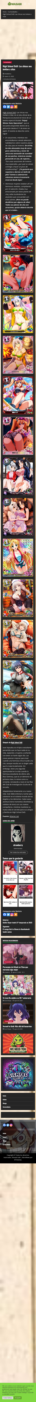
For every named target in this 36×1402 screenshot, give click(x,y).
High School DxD (9, 112)
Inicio (4, 1096)
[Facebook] (4, 106)
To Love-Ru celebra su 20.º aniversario (17, 998)
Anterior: (17, 921)
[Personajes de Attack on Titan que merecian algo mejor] (18, 954)
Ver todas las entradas (18, 852)
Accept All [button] (17, 1398)
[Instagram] (12, 106)
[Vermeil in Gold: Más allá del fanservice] (18, 1013)
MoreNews (26, 1157)
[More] (15, 106)
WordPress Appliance (11, 1164)
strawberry (7, 74)
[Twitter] (8, 106)
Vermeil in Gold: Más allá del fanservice (17, 1026)
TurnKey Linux (26, 1164)
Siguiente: (16, 929)
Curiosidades (7, 62)
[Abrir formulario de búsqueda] (29, 4)
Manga (5, 1103)
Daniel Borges (7, 1000)
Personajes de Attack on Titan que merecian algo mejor (15, 968)
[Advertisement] (18, 39)
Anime (5, 1099)
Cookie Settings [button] (7, 1398)
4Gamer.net (14, 816)
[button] (25, 4)
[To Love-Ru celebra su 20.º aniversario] (18, 985)
